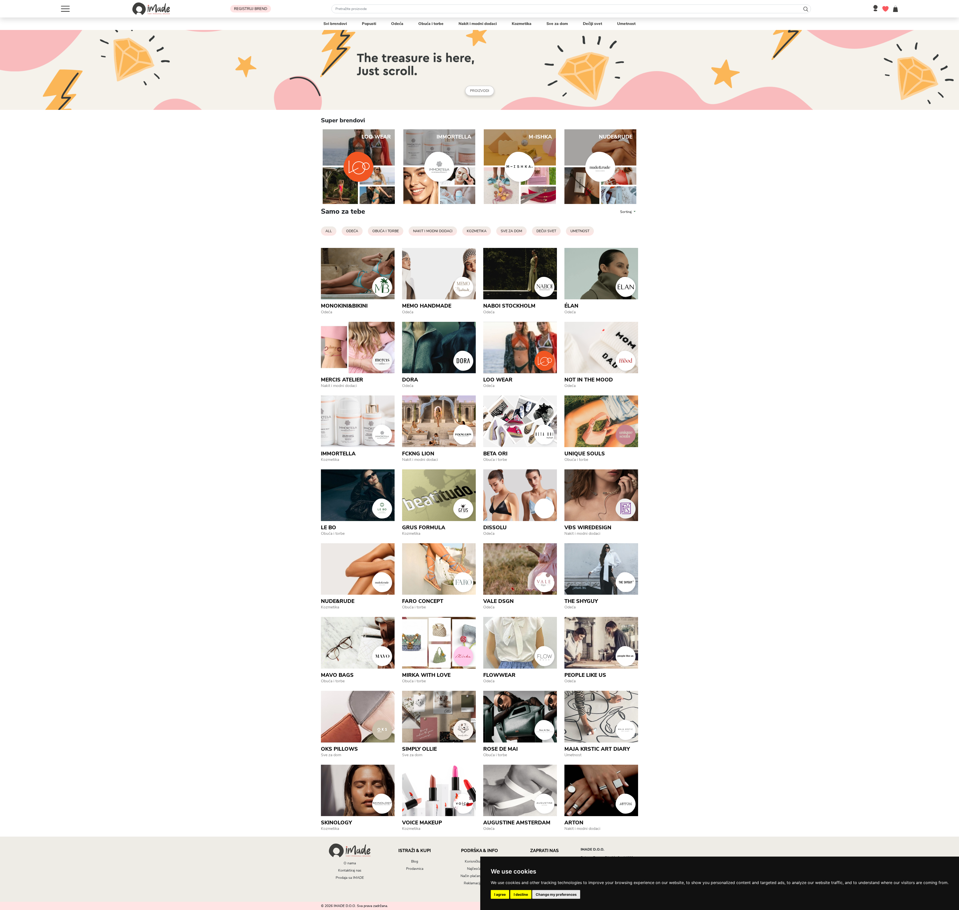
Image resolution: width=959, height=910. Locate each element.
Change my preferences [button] (556, 894)
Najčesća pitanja (479, 868)
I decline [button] (521, 894)
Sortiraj (626, 211)
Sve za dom (557, 23)
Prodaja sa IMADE (350, 877)
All (328, 231)
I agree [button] (500, 894)
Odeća (397, 23)
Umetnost (626, 23)
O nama (350, 863)
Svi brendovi (335, 23)
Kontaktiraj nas (349, 870)
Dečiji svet (592, 23)
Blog (414, 861)
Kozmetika (521, 23)
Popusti (369, 23)
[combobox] (571, 8)
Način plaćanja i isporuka (480, 876)
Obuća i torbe (431, 23)
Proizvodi (479, 90)
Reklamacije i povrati (479, 883)
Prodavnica (414, 868)
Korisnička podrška (479, 861)
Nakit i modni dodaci (478, 23)
